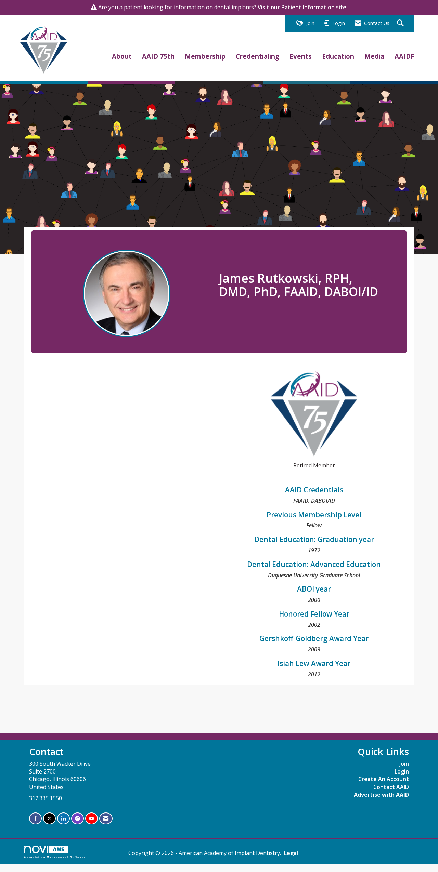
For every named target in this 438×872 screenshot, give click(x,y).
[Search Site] (401, 23)
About (122, 56)
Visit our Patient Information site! (303, 7)
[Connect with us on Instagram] (77, 818)
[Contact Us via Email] (106, 818)
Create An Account (383, 779)
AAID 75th (158, 56)
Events (300, 56)
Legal (291, 853)
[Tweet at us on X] (49, 818)
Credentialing (257, 56)
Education (338, 56)
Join (404, 763)
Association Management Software (55, 857)
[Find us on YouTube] (91, 818)
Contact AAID (391, 787)
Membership (205, 56)
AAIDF (404, 56)
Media (374, 56)
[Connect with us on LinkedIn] (63, 818)
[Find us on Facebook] (35, 818)
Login (402, 771)
